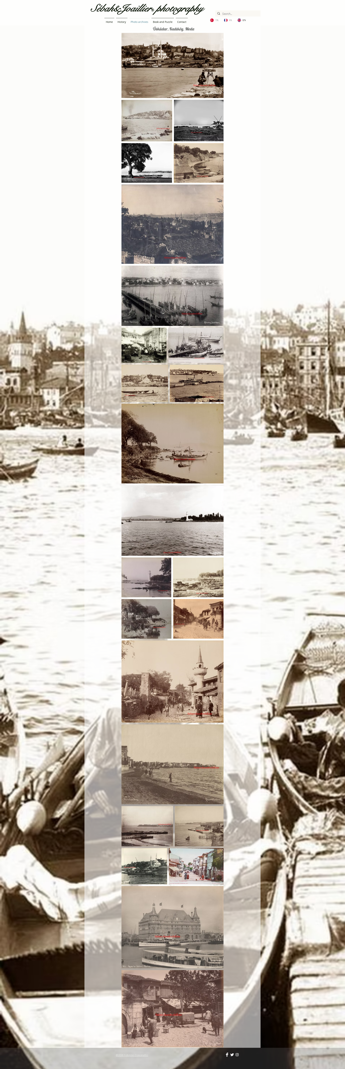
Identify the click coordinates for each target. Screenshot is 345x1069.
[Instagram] (237, 1055)
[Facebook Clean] (227, 1055)
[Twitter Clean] (232, 1055)
